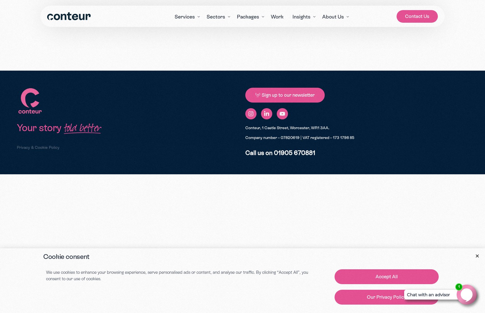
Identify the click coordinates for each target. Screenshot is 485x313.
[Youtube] (282, 113)
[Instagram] (251, 113)
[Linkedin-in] (266, 113)
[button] (477, 256)
